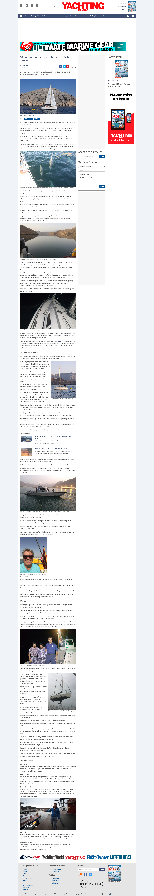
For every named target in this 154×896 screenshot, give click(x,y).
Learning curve (29, 118)
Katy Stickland (24, 65)
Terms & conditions (97, 894)
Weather (36, 118)
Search (102, 156)
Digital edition (122, 6)
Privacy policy (106, 894)
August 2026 (113, 80)
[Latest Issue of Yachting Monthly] (132, 6)
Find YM (124, 9)
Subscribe (123, 3)
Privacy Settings (115, 894)
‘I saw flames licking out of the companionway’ (51, 448)
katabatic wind (61, 341)
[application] (48, 814)
